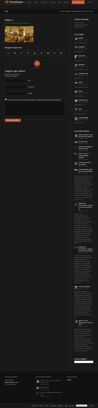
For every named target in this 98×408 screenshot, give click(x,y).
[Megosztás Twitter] (15, 53)
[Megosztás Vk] (48, 53)
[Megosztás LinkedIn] (34, 53)
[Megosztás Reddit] (54, 53)
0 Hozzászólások (16, 23)
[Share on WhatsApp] (21, 53)
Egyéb (69, 380)
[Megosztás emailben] (61, 53)
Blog (6, 11)
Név (29, 80)
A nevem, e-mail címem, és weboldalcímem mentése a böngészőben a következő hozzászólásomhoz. (34, 99)
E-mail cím (31, 87)
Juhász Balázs (26, 23)
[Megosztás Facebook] (8, 53)
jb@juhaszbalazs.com (81, 25)
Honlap (30, 93)
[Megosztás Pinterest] (28, 53)
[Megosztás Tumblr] (41, 53)
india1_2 (9, 20)
